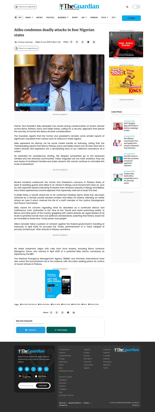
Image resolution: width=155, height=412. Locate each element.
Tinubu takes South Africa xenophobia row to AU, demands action (131, 178)
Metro (39, 17)
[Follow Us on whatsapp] (46, 369)
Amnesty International (29, 304)
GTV (114, 17)
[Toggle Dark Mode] (136, 7)
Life (83, 17)
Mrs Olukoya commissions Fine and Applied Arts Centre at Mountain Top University (131, 143)
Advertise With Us (74, 403)
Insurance (107, 362)
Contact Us (63, 405)
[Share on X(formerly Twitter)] (77, 42)
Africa (61, 365)
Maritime (106, 365)
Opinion (94, 17)
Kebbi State (76, 304)
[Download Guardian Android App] (25, 376)
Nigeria (86, 368)
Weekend (63, 380)
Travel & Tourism (65, 377)
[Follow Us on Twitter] (27, 369)
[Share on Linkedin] (94, 42)
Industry (106, 359)
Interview (62, 383)
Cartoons (87, 362)
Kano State (66, 304)
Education (88, 359)
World (105, 368)
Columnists (88, 365)
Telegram (32, 330)
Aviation (62, 352)
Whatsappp (62, 330)
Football (106, 356)
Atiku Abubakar (44, 304)
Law (60, 392)
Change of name (66, 395)
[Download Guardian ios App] (41, 376)
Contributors (64, 349)
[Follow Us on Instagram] (33, 369)
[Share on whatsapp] (82, 42)
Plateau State (94, 304)
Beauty (86, 356)
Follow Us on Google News (27, 7)
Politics (50, 17)
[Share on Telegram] (88, 42)
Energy (62, 359)
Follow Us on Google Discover (28, 48)
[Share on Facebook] (71, 42)
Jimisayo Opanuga (25, 42)
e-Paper (131, 18)
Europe (87, 352)
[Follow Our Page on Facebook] (20, 369)
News (28, 17)
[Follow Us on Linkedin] (40, 369)
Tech (103, 17)
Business (62, 17)
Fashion (106, 352)
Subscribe (43, 385)
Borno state (56, 304)
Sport (75, 17)
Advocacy (63, 362)
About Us (62, 403)
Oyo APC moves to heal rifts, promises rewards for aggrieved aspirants (131, 161)
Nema (85, 304)
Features (107, 349)
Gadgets (62, 389)
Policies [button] (86, 403)
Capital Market (65, 356)
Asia (61, 368)
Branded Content (66, 371)
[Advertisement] (126, 227)
